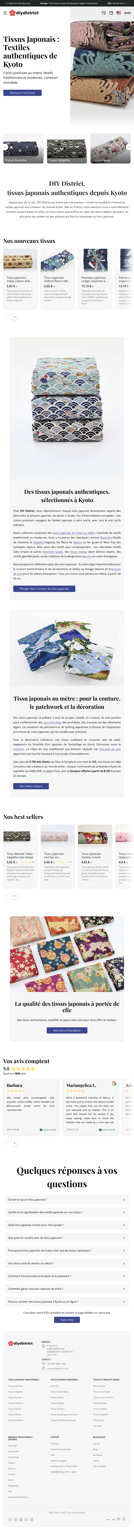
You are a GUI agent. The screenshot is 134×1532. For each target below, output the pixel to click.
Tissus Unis (98, 1420)
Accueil (96, 1443)
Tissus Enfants (57, 1408)
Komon (11, 1468)
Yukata (11, 1462)
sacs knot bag (52, 722)
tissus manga (78, 551)
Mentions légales (59, 1460)
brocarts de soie (110, 749)
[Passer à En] (119, 13)
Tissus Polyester (101, 1414)
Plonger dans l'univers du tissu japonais (44, 588)
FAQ (53, 1454)
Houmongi (13, 1457)
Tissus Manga (57, 1403)
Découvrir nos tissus (22, 92)
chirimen (18, 749)
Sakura (77, 542)
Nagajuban (13, 1485)
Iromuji (11, 1474)
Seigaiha (38, 542)
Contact (54, 1443)
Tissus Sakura (14, 1414)
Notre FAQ (67, 1319)
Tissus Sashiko (100, 1408)
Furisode (12, 1445)
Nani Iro (87, 556)
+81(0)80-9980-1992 (56, 1363)
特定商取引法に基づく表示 (63, 1471)
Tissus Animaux (15, 1420)
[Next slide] (14, 316)
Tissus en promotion (103, 1397)
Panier (96, 1460)
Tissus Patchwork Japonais (63, 1420)
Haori (11, 1479)
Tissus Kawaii (57, 1397)
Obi (10, 1491)
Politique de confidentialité (64, 1466)
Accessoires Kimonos (18, 1497)
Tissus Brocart (100, 1403)
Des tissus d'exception (67, 1030)
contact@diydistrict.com (58, 1368)
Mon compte (99, 1466)
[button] (5, 147)
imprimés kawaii (52, 551)
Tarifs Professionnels (61, 1449)
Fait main (97, 1425)
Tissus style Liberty (60, 1391)
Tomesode (13, 1451)
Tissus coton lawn (101, 1391)
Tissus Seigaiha (15, 1391)
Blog (95, 1449)
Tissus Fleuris (14, 1408)
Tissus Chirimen (15, 1403)
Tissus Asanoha (15, 1385)
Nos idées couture (31, 786)
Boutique (97, 1454)
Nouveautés (99, 1385)
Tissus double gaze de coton (64, 1414)
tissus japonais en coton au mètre (74, 532)
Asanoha (106, 537)
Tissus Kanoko (15, 1397)
